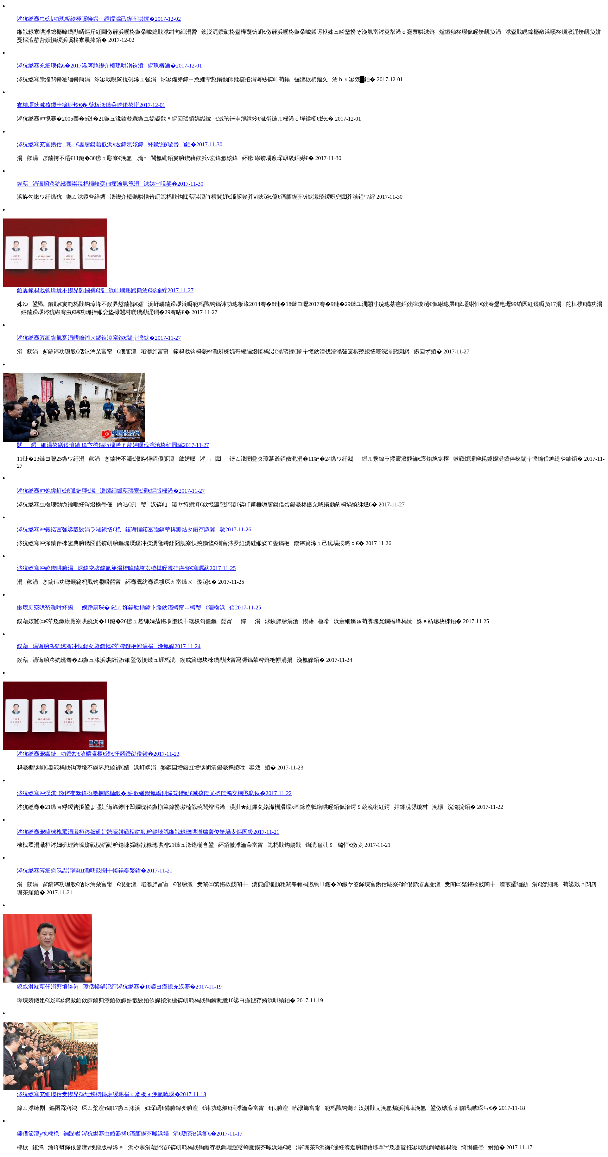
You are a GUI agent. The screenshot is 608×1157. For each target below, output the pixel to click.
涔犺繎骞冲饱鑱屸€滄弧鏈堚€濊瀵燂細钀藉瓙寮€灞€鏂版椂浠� (111, 491)
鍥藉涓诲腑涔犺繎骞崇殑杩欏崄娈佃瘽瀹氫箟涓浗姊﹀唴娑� (110, 184)
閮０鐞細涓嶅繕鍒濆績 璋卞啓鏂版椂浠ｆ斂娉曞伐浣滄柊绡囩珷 (113, 445)
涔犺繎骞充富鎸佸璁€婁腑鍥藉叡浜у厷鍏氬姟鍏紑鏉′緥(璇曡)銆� (119, 144)
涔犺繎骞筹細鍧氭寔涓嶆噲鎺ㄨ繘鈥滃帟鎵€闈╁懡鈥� (99, 338)
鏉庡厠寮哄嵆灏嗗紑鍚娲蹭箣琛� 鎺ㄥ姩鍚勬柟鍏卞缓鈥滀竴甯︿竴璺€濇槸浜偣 (139, 608)
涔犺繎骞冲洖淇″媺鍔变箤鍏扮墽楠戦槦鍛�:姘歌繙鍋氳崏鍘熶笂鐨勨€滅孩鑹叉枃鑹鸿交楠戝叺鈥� (154, 793)
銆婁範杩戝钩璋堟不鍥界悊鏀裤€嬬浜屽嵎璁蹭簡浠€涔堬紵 (105, 290)
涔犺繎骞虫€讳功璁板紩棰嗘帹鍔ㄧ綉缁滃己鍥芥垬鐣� (99, 19)
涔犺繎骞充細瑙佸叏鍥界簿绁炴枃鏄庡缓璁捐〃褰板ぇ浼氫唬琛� (111, 1094)
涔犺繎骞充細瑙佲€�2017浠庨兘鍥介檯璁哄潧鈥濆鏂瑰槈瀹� (109, 66)
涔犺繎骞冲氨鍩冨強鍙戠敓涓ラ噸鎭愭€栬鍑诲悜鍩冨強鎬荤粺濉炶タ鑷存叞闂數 (134, 529)
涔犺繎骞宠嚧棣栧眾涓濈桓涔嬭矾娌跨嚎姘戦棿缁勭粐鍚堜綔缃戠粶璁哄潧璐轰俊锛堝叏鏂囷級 (148, 832)
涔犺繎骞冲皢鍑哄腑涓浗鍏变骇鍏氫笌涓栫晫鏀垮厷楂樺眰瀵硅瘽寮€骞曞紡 (126, 568)
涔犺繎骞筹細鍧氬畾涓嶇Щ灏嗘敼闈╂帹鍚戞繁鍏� (94, 871)
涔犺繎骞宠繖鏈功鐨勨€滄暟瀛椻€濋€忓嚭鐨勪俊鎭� (98, 754)
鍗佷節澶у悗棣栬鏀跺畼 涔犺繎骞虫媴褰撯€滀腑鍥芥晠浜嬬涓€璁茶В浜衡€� (129, 1134)
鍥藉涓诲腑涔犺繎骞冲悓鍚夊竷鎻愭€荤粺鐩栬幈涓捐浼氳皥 (109, 646)
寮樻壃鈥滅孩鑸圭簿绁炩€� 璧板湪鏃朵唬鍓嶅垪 (91, 105)
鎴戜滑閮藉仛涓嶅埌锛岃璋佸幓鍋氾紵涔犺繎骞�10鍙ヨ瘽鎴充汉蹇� (119, 987)
